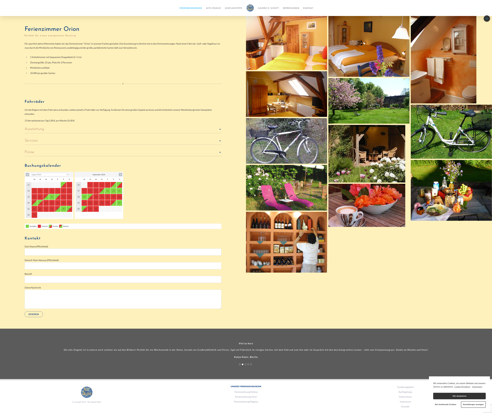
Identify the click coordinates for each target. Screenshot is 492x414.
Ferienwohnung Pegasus (246, 401)
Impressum (477, 387)
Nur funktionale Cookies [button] (445, 404)
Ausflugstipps (405, 392)
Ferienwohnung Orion (246, 397)
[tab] (123, 129)
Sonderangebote (405, 387)
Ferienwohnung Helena (246, 392)
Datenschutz (405, 397)
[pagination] (239, 364)
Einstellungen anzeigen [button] (473, 404)
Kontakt (405, 406)
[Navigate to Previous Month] (27, 174)
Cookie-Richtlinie (462, 387)
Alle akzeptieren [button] (460, 396)
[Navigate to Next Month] (120, 174)
